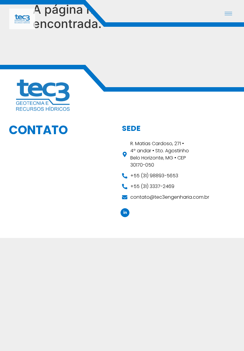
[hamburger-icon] (228, 13)
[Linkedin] (125, 212)
